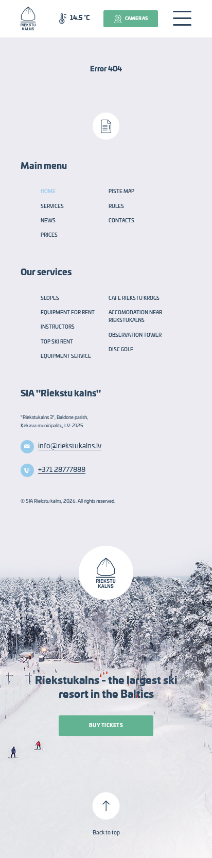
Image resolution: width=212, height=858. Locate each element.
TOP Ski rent (57, 342)
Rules (116, 206)
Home (48, 191)
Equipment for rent (68, 313)
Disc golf (121, 350)
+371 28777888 (61, 469)
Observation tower (135, 335)
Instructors (58, 327)
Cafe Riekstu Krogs (134, 298)
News (48, 221)
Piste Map (121, 191)
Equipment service (66, 356)
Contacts (121, 221)
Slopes (50, 298)
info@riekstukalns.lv (69, 446)
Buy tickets (106, 725)
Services (52, 206)
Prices (49, 235)
